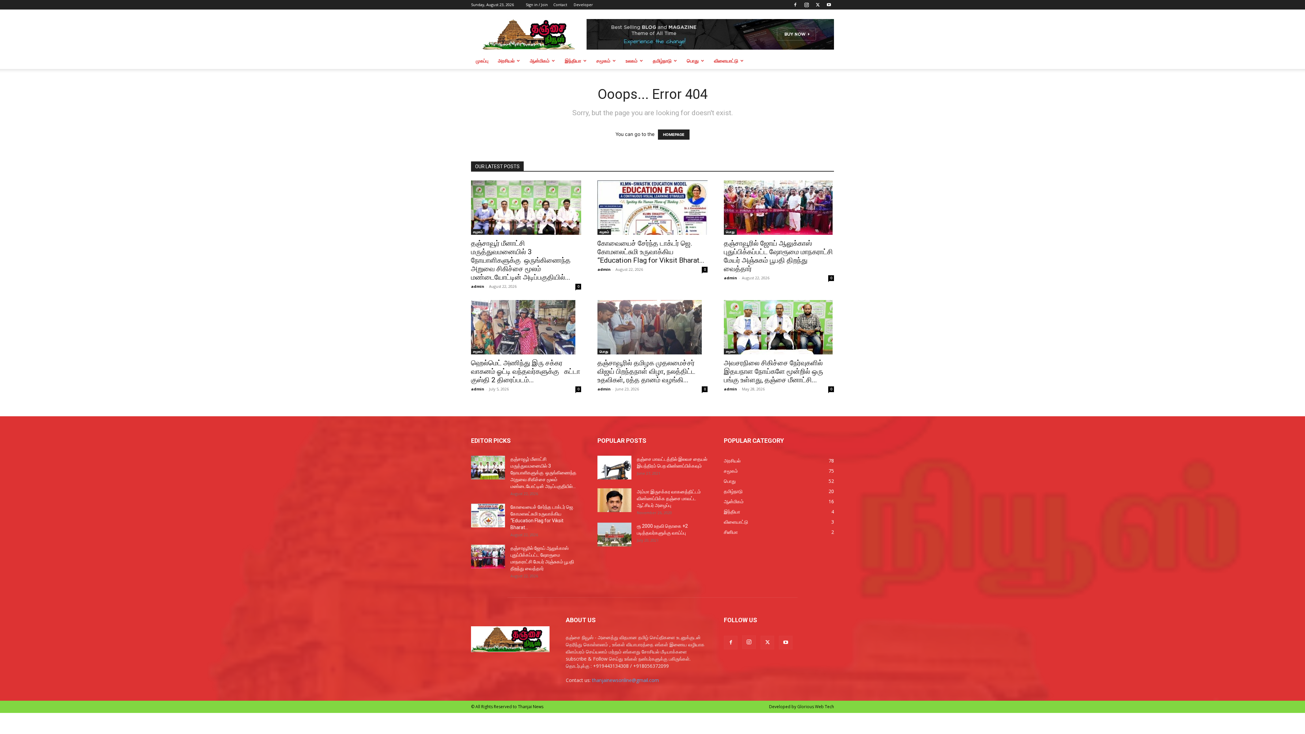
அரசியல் (506, 60)
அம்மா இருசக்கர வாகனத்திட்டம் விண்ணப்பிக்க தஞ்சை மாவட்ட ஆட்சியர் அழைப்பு (669, 498)
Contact (560, 4)
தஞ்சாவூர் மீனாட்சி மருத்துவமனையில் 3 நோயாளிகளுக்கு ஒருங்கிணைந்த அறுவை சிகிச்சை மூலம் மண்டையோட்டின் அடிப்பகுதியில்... (521, 260)
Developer (583, 4)
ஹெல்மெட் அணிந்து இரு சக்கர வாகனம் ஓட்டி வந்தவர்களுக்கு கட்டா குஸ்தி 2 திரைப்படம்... (525, 371)
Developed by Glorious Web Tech (801, 707)
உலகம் (632, 60)
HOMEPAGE (673, 134)
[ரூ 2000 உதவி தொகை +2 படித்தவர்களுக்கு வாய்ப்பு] (614, 534)
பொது (693, 60)
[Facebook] (795, 5)
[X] (818, 5)
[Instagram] (806, 5)
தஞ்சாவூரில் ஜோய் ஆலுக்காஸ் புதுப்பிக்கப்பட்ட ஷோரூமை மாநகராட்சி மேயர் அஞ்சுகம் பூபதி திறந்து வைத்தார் (778, 256)
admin (477, 286)
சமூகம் (603, 60)
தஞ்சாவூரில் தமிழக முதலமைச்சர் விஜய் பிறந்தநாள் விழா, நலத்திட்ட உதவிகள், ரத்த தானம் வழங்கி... (646, 371)
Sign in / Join (537, 4)
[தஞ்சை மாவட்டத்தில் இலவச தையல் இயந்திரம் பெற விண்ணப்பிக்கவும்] (614, 467)
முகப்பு (482, 60)
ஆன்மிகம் (540, 60)
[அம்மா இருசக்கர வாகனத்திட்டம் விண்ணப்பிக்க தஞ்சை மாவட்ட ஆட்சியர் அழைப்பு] (614, 500)
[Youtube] (829, 5)
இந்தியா (573, 60)
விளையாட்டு (726, 60)
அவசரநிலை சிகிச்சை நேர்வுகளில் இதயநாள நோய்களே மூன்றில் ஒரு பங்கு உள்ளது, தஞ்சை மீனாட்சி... (773, 371)
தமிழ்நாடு (662, 60)
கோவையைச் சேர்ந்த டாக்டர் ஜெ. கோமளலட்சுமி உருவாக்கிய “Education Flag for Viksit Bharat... (650, 251)
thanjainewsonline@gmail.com (625, 680)
